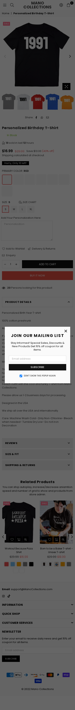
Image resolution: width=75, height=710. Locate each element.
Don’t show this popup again (40, 375)
